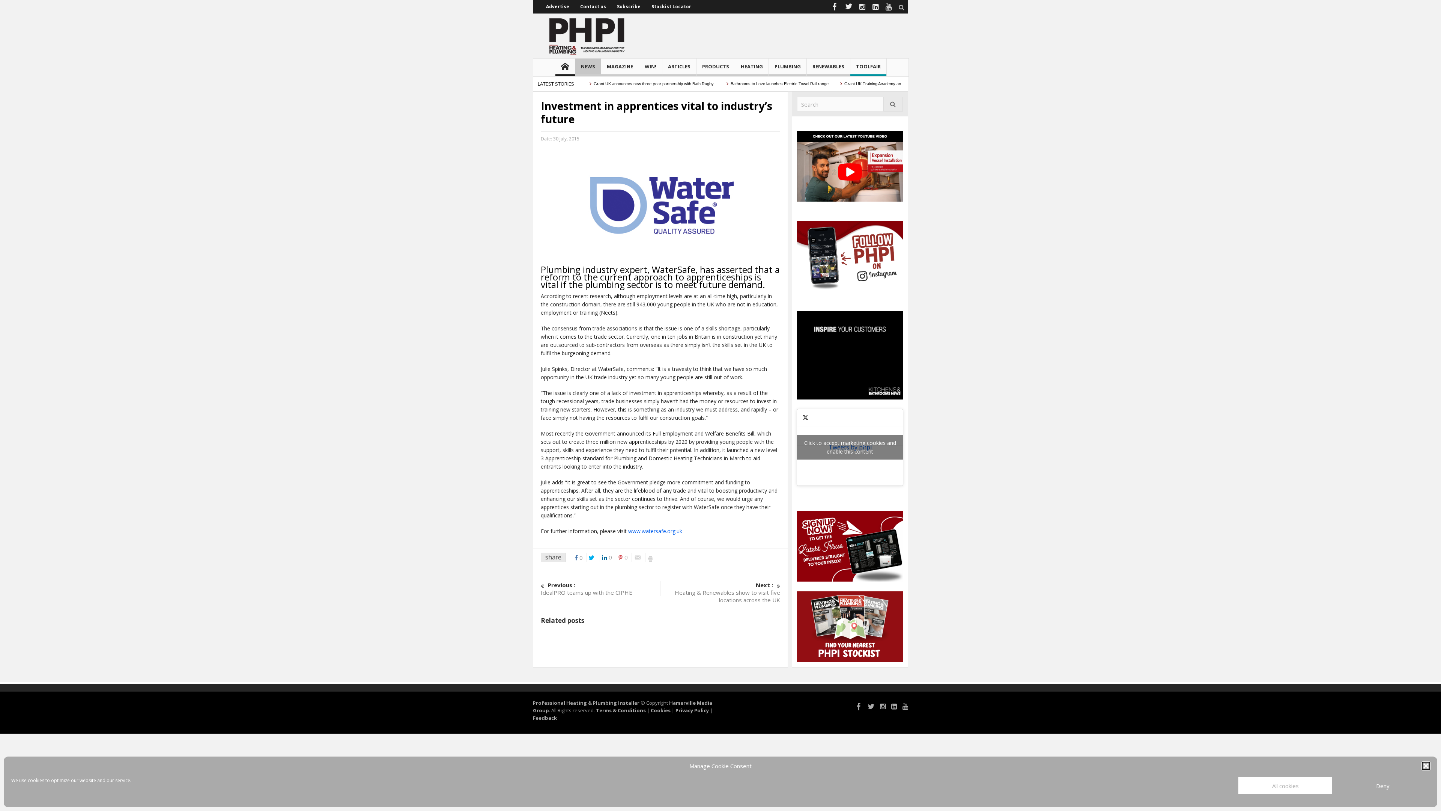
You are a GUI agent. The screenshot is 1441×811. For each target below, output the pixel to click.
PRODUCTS (715, 66)
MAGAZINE (620, 66)
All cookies (1285, 786)
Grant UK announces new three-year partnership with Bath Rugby (632, 83)
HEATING (752, 66)
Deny (1383, 786)
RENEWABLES (828, 66)
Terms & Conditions (621, 710)
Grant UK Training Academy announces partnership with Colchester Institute (893, 83)
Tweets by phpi (850, 447)
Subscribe (629, 6)
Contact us (593, 6)
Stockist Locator (671, 6)
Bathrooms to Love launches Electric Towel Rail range (758, 83)
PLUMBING (788, 66)
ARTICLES (679, 66)
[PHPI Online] (587, 36)
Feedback (545, 718)
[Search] (893, 104)
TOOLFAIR (868, 66)
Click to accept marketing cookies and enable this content (850, 447)
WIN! (650, 66)
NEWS (588, 66)
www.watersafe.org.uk (655, 531)
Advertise (557, 6)
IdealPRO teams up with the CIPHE (586, 588)
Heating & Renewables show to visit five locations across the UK (727, 592)
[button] (1426, 766)
